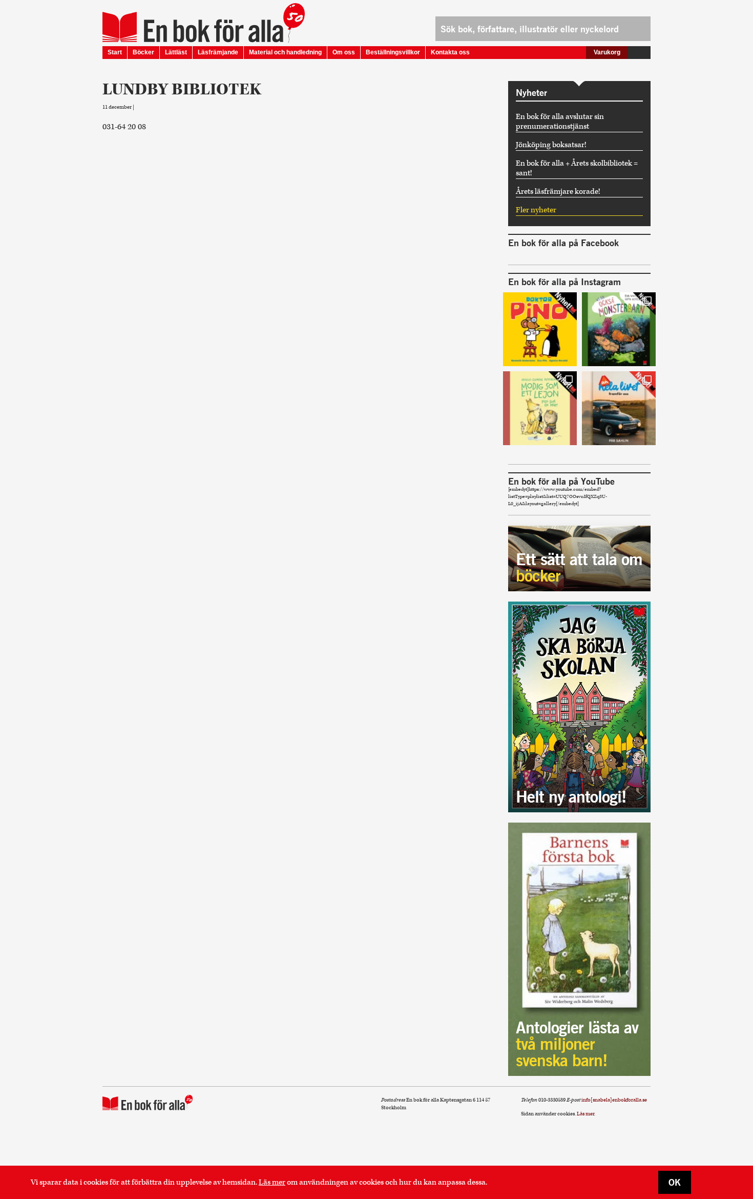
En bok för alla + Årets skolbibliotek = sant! (577, 168)
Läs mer (272, 1182)
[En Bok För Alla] (192, 27)
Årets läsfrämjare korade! (558, 191)
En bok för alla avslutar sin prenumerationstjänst (560, 121)
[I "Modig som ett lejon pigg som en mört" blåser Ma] (540, 408)
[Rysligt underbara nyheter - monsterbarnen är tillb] (619, 329)
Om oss (343, 52)
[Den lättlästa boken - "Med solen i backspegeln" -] (619, 408)
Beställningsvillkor (393, 52)
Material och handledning (285, 52)
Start (115, 52)
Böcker (143, 52)
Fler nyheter (536, 210)
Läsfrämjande (218, 52)
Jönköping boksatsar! (551, 145)
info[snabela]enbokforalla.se (614, 1100)
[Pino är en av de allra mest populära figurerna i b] (540, 329)
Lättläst (176, 52)
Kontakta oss (450, 52)
